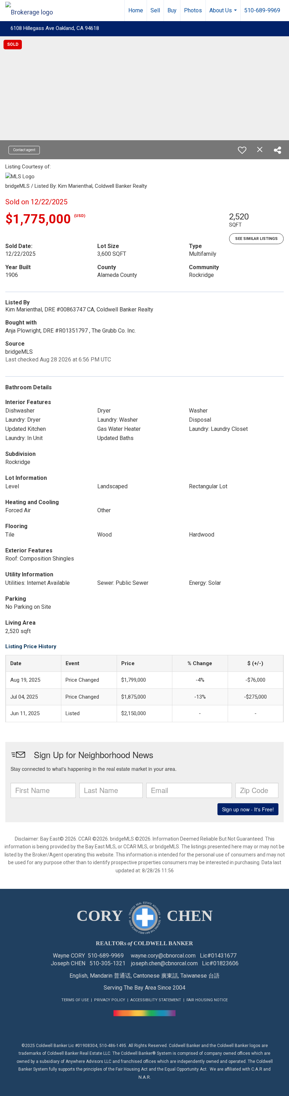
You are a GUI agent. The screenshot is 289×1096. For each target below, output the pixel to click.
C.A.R (256, 1069)
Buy (172, 10)
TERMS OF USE (75, 1000)
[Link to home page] (32, 10)
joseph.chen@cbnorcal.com (164, 963)
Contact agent (24, 150)
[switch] (242, 150)
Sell (155, 10)
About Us (224, 14)
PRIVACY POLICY (109, 1000)
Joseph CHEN (68, 963)
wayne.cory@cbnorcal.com (163, 955)
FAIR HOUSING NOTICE (207, 1000)
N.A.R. (145, 1077)
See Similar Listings (256, 238)
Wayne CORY (69, 955)
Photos (193, 10)
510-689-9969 (262, 10)
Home (135, 10)
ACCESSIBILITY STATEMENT (155, 1000)
